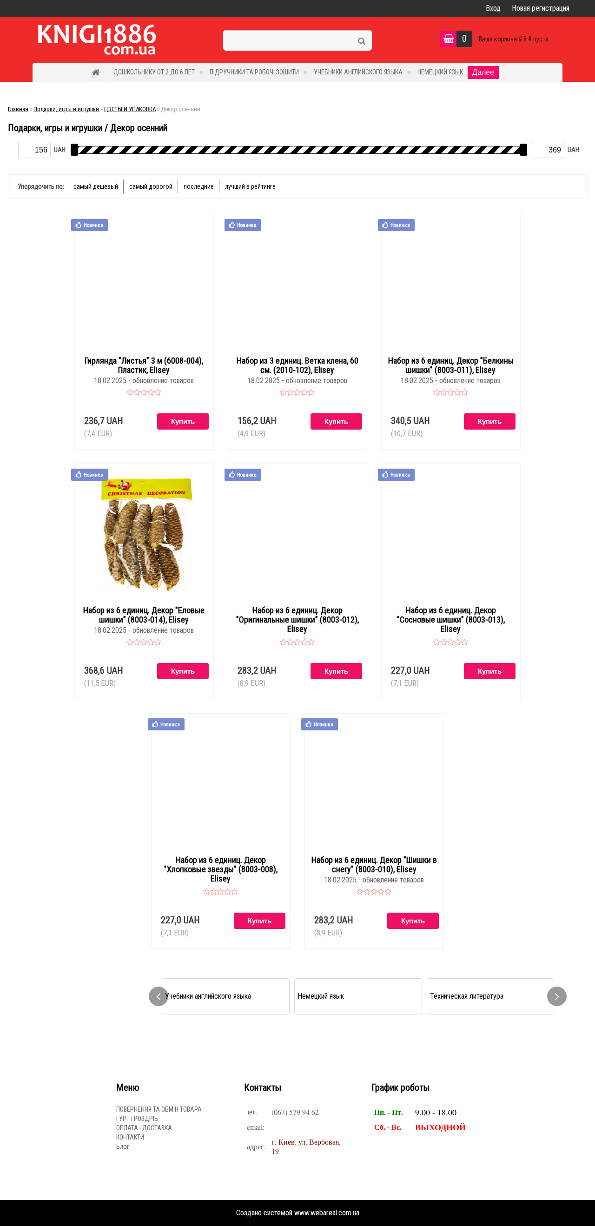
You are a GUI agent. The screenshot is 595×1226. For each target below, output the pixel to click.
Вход (493, 8)
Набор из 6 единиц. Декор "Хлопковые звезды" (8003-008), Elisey (221, 869)
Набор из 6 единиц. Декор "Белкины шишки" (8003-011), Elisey (451, 365)
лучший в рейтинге (250, 186)
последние (199, 186)
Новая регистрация (540, 8)
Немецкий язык (440, 72)
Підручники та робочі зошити (254, 72)
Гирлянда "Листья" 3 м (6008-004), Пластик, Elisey (144, 365)
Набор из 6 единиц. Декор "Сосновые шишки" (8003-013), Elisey (451, 620)
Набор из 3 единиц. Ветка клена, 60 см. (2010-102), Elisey (297, 365)
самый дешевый (95, 186)
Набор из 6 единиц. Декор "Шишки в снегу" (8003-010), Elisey (374, 864)
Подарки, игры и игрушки (66, 109)
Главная (18, 109)
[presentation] (158, 996)
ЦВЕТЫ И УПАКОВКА (130, 109)
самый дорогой (150, 186)
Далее (483, 72)
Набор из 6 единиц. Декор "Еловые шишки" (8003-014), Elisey (144, 615)
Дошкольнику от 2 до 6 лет (154, 72)
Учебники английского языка (358, 72)
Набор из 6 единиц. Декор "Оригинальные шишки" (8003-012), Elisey (297, 620)
